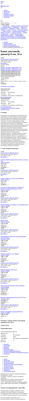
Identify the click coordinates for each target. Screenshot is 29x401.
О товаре (3, 108)
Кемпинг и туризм (14, 28)
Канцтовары (4, 28)
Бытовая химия (6, 27)
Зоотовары (23, 38)
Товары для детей (5, 32)
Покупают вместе (10, 108)
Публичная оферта (9, 349)
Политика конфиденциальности (12, 351)
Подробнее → (4, 63)
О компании (7, 345)
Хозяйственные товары (7, 35)
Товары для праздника (16, 34)
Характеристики (5, 109)
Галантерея (15, 27)
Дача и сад (23, 27)
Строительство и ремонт (19, 31)
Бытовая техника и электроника (19, 25)
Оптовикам (7, 17)
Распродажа (7, 11)
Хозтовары (23, 36)
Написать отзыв (5, 325)
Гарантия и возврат (9, 15)
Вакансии (6, 347)
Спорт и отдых (6, 31)
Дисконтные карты (9, 361)
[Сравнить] (7, 167)
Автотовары (5, 25)
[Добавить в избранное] (8, 167)
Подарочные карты (9, 363)
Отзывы (17, 108)
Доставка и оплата (8, 14)
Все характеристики (6, 97)
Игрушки (3, 38)
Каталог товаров (5, 24)
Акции (5, 10)
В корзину (3, 83)
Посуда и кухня (11, 30)
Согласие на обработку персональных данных (16, 352)
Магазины (6, 13)
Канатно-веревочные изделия (11, 46)
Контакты (6, 344)
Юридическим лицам (9, 371)
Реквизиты (6, 353)
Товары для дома (16, 32)
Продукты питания (22, 30)
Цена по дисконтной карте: (8, 76)
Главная (6, 42)
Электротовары (19, 35)
